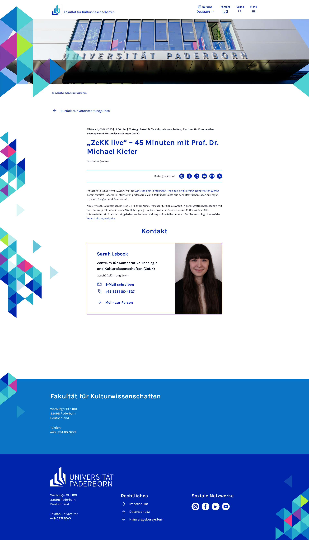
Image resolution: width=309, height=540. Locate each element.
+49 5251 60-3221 (63, 432)
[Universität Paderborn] (154, 477)
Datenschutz (139, 512)
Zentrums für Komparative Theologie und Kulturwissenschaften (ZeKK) (177, 190)
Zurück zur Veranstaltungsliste (85, 111)
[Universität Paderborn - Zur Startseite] (56, 10)
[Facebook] (205, 506)
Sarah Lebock (112, 254)
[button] (207, 9)
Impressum (138, 504)
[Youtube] (226, 506)
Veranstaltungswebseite (101, 218)
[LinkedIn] (216, 506)
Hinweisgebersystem (146, 519)
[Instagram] (195, 506)
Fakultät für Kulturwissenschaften (89, 12)
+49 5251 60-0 (60, 518)
